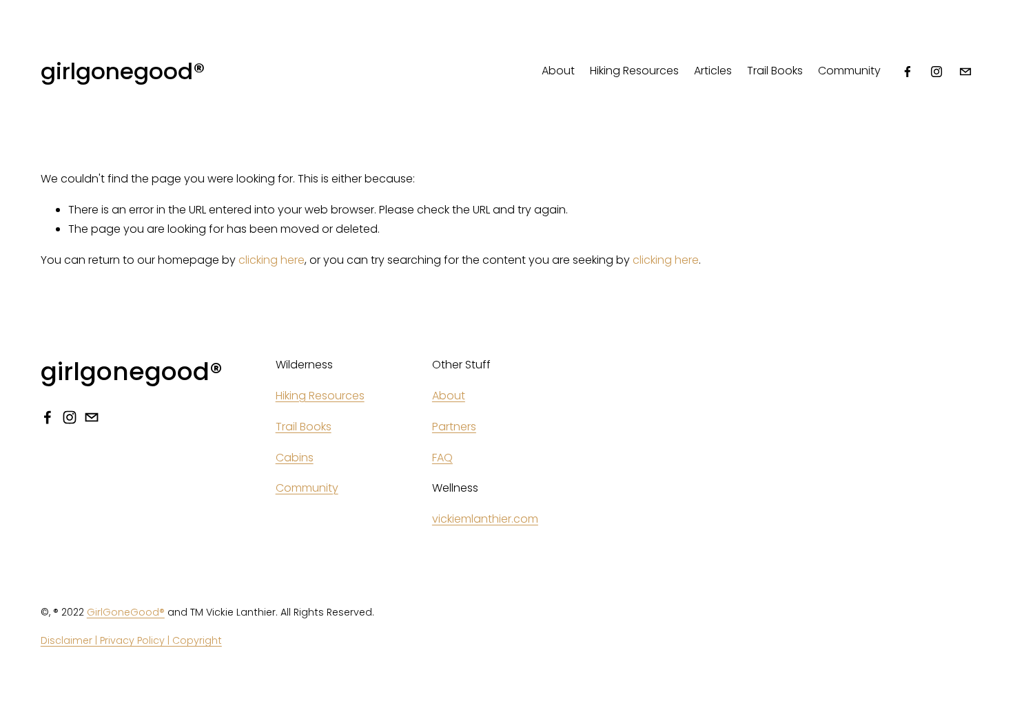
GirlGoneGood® (126, 612)
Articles (713, 70)
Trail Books (775, 70)
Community (849, 70)
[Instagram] (936, 71)
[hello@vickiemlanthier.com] (965, 71)
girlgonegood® (123, 71)
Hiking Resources (634, 70)
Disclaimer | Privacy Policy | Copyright (131, 640)
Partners (454, 426)
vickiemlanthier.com (485, 519)
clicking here (271, 260)
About (558, 70)
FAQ (442, 457)
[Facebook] (907, 71)
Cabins (295, 457)
